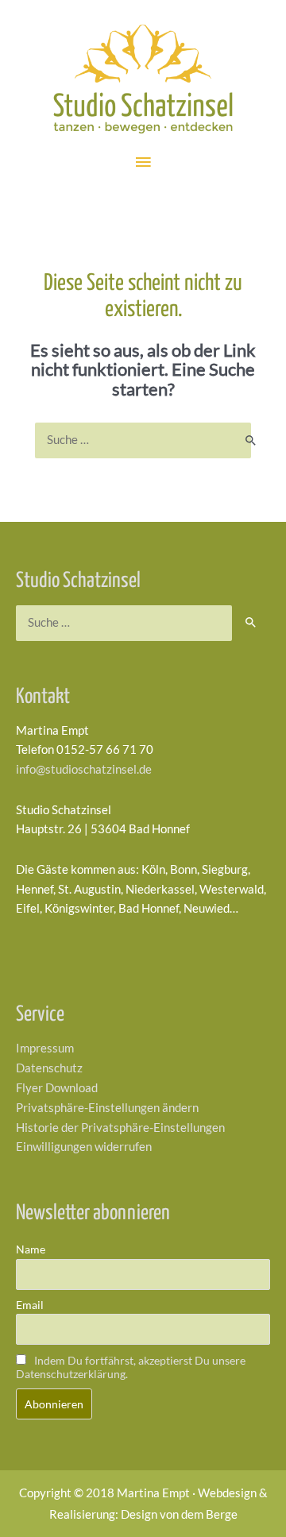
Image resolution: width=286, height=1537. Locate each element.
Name (30, 1249)
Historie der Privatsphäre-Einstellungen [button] (120, 1127)
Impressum (45, 1048)
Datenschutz (49, 1068)
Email (30, 1304)
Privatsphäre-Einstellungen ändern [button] (107, 1107)
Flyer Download (57, 1088)
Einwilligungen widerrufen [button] (84, 1146)
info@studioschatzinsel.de (84, 769)
